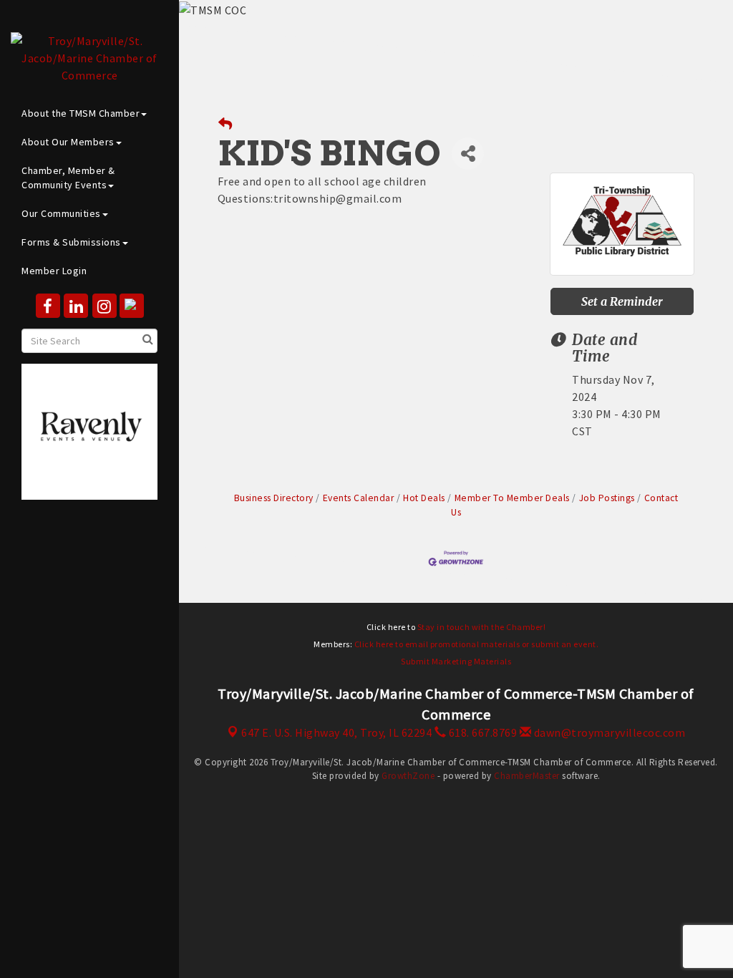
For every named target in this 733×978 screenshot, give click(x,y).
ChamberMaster (527, 776)
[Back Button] (225, 124)
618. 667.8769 (481, 732)
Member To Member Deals (512, 498)
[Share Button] (468, 153)
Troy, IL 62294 (336, 732)
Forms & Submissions (71, 242)
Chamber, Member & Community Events (68, 177)
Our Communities (61, 213)
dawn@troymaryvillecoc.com (608, 732)
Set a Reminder (622, 301)
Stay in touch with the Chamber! (481, 626)
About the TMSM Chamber (80, 113)
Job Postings (607, 498)
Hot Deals (424, 498)
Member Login (54, 270)
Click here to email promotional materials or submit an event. (476, 644)
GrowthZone (408, 776)
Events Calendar (358, 498)
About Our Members (68, 141)
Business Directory (274, 498)
